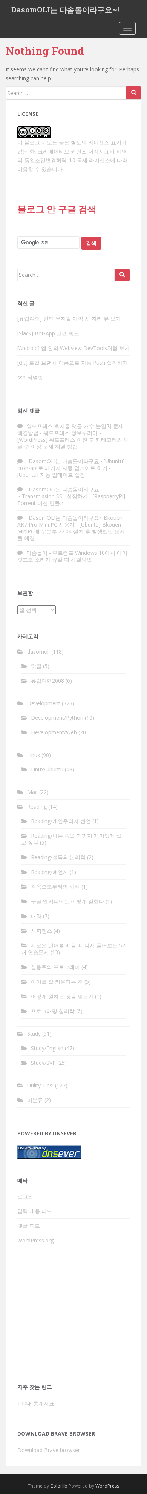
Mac (32, 791)
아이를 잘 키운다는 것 (57, 981)
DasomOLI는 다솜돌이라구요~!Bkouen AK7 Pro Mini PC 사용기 (69, 521)
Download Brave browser (48, 1450)
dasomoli (38, 651)
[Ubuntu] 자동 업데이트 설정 (51, 474)
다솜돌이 (36, 552)
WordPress (107, 1486)
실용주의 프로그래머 (55, 966)
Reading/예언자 (49, 871)
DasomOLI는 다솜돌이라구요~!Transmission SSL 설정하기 (58, 493)
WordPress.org (35, 1240)
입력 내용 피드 (34, 1211)
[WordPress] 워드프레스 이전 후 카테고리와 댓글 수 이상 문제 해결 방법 (73, 443)
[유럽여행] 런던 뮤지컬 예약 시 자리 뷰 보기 (69, 318)
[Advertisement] (73, 1318)
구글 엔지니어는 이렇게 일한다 (67, 901)
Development (43, 703)
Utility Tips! (40, 1085)
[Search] (133, 92)
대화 (36, 916)
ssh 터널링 (30, 377)
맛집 (36, 665)
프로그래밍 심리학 (53, 1011)
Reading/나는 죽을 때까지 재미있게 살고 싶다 (71, 839)
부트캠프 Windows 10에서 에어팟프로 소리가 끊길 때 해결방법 (72, 556)
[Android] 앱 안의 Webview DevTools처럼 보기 (73, 348)
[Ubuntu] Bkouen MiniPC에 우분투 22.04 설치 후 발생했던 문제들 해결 (71, 531)
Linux (33, 755)
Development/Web (54, 732)
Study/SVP (43, 1062)
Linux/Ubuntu (47, 769)
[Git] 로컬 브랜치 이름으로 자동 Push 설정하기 (72, 362)
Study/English (47, 1048)
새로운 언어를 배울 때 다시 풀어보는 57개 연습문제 (73, 949)
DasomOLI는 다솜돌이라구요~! (65, 9)
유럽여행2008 (47, 680)
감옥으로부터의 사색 (55, 886)
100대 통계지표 (35, 1403)
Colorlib (58, 1486)
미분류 (35, 1100)
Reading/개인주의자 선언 (61, 821)
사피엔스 (41, 930)
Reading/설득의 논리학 (58, 857)
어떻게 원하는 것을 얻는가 (62, 996)
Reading (37, 806)
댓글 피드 (28, 1225)
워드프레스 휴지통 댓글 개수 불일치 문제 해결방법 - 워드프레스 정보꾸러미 (70, 429)
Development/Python (57, 717)
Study (34, 1033)
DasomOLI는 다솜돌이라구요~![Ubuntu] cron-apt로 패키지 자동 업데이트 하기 (71, 464)
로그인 (25, 1196)
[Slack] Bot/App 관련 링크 (48, 333)
